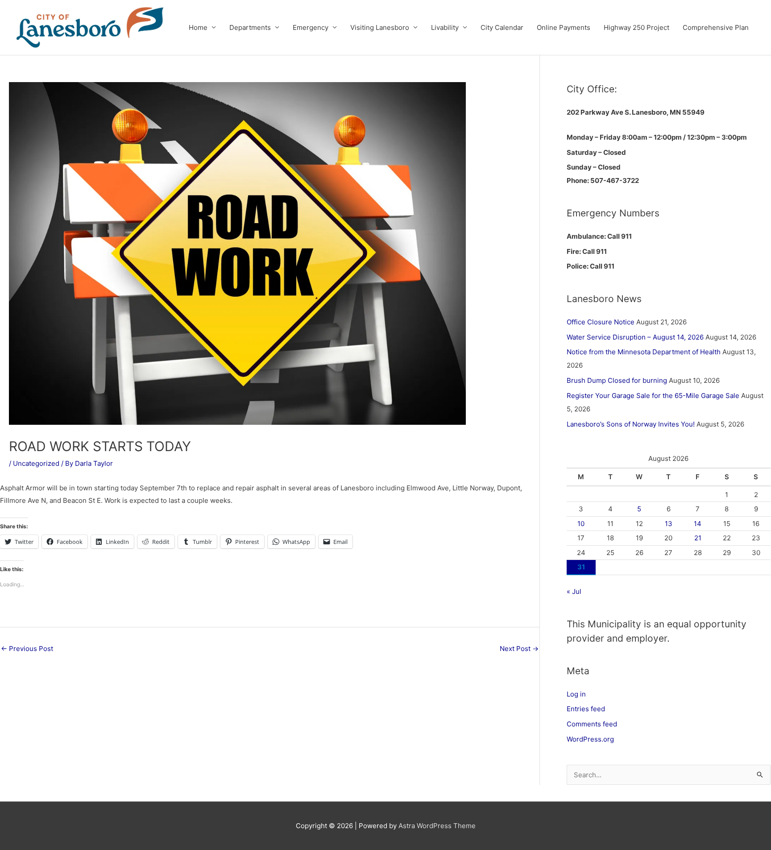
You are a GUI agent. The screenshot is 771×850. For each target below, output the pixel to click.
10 (580, 523)
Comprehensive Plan (716, 27)
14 (697, 523)
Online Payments (563, 27)
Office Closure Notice (600, 322)
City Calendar (502, 27)
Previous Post (27, 648)
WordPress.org (590, 739)
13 (668, 523)
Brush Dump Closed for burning (617, 380)
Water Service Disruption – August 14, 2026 (635, 337)
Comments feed (592, 724)
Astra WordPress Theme (437, 825)
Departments (250, 27)
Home (198, 27)
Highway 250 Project (636, 27)
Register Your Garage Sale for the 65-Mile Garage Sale (653, 395)
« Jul (574, 591)
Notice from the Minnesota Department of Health (644, 352)
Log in (576, 694)
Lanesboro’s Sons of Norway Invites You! (631, 424)
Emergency (310, 27)
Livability (445, 27)
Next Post (519, 648)
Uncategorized (36, 463)
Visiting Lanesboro (379, 27)
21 (697, 538)
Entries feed (586, 709)
